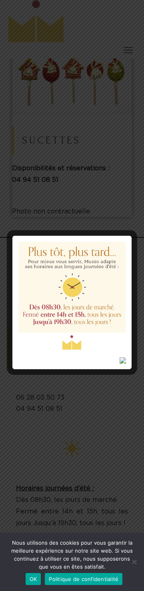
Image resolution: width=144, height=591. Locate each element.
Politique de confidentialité (83, 579)
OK (33, 579)
